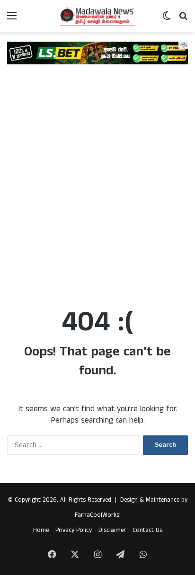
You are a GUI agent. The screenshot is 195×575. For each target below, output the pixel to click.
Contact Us (147, 530)
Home (41, 530)
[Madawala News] (97, 16)
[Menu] (12, 19)
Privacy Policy (73, 530)
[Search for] (183, 19)
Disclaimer (112, 530)
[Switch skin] (166, 19)
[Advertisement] (97, 191)
